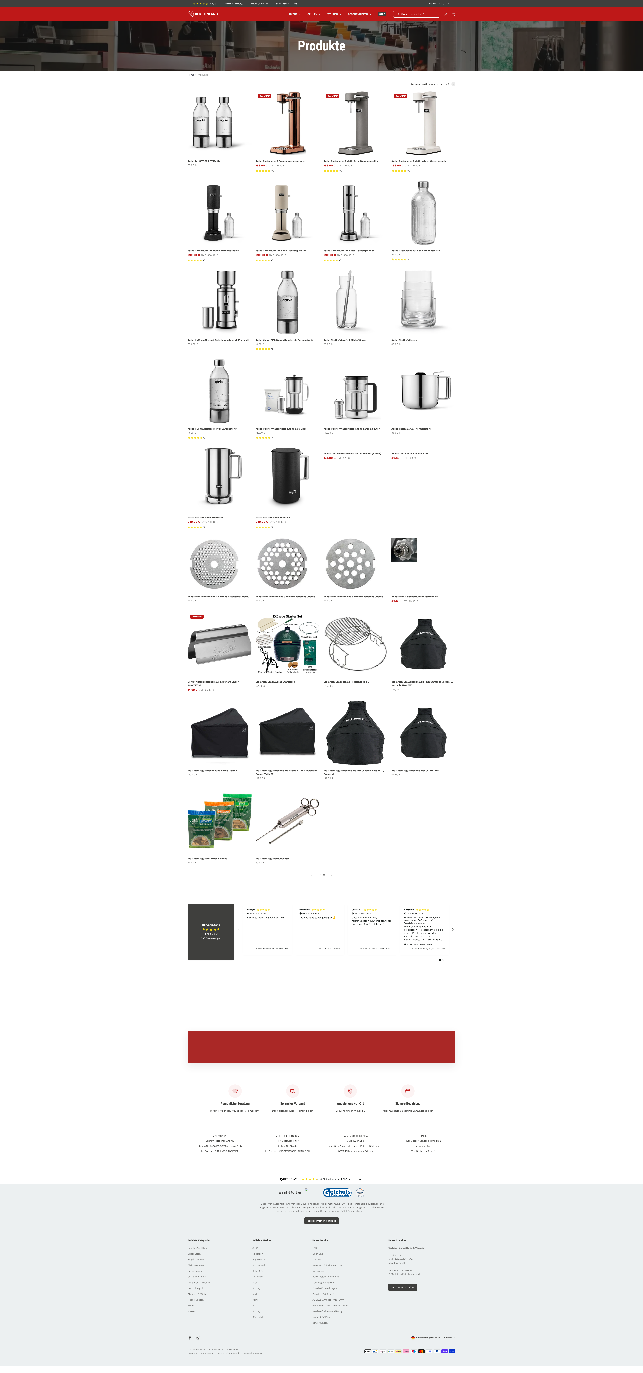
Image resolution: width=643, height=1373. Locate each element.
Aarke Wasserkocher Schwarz (273, 517)
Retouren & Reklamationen (327, 1265)
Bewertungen (320, 1322)
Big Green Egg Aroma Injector (272, 858)
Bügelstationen (196, 1259)
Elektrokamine (196, 1265)
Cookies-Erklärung (323, 1294)
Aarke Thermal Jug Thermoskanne (411, 428)
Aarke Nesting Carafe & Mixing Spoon (345, 340)
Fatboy (423, 1135)
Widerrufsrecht (232, 1353)
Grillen (191, 1305)
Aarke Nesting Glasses (404, 340)
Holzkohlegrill (195, 1288)
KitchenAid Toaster (287, 1146)
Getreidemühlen (197, 1276)
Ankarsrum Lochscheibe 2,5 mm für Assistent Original (218, 596)
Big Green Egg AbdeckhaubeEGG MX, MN (415, 770)
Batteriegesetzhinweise (325, 1276)
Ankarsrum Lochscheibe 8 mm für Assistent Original (354, 596)
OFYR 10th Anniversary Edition (355, 1151)
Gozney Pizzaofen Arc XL (219, 1140)
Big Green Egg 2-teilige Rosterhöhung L (346, 681)
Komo (255, 1299)
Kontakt (316, 1259)
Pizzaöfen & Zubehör (199, 1282)
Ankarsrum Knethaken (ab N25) (409, 453)
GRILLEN (312, 14)
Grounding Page (321, 1317)
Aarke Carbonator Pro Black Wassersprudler (213, 250)
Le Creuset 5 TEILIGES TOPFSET (219, 1151)
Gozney (256, 1288)
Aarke (255, 1294)
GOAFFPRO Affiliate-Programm (330, 1305)
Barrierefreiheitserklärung (327, 1311)
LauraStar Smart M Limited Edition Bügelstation (355, 1146)
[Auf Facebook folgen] (190, 1337)
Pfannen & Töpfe (197, 1294)
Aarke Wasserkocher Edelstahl (205, 517)
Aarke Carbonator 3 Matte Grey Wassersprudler (351, 161)
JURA (255, 1248)
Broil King (257, 1271)
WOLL (255, 1282)
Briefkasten (219, 1135)
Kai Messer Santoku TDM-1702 (423, 1140)
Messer (192, 1311)
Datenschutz (194, 1353)
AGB (220, 1353)
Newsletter (318, 1271)
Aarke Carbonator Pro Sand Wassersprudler (281, 250)
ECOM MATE (232, 1349)
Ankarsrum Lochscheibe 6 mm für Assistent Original (286, 596)
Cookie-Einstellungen (324, 1288)
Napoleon (257, 1253)
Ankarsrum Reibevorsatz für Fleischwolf (414, 596)
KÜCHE (293, 14)
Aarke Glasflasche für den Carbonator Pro (415, 250)
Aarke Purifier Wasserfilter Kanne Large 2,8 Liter (352, 428)
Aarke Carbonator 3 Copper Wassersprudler (281, 161)
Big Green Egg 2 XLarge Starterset (275, 681)
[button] (239, 929)
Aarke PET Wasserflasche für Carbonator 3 (212, 428)
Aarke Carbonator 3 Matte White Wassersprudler (419, 161)
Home (191, 74)
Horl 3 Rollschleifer (288, 1140)
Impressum (208, 1353)
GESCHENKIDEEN (358, 14)
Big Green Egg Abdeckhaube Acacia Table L (212, 770)
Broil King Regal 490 (287, 1135)
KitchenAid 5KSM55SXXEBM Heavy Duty (219, 1146)
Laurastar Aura (423, 1146)
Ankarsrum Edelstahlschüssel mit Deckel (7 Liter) (352, 453)
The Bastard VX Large (423, 1151)
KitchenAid (258, 1265)
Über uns (317, 1253)
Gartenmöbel (195, 1271)
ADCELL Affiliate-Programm (328, 1299)
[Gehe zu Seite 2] (331, 875)
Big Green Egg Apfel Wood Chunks (207, 858)
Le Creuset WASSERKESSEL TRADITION (287, 1151)
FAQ (314, 1248)
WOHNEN (332, 14)
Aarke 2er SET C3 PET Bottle (204, 161)
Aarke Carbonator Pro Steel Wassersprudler (349, 250)
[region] (345, 929)
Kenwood (257, 1317)
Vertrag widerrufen (403, 1287)
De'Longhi (257, 1276)
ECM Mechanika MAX (355, 1135)
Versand (248, 1353)
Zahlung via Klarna (323, 1282)
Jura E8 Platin (355, 1140)
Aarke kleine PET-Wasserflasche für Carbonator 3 (284, 340)
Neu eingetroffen (197, 1248)
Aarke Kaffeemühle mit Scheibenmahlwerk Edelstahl (218, 340)
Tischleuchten (196, 1299)
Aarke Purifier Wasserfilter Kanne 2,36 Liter (281, 428)
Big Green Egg (260, 1259)
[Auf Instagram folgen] (198, 1337)
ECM (255, 1305)
